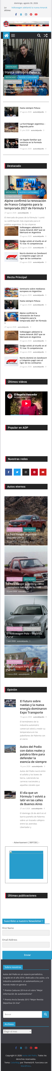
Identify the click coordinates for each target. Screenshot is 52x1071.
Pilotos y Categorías (28, 77)
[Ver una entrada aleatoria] (45, 35)
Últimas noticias (27, 67)
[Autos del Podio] (6, 35)
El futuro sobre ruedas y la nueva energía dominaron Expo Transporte (33, 706)
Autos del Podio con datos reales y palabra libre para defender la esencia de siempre (33, 754)
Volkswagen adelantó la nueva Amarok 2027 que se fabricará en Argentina (32, 230)
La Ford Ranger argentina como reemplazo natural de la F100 (25, 585)
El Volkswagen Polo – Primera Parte (24, 668)
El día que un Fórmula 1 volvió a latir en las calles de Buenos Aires (32, 798)
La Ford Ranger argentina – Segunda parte (32, 125)
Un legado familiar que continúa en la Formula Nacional (31, 142)
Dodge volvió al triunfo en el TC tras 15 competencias (33, 242)
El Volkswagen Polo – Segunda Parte (24, 635)
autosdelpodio (38, 112)
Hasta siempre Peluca (22, 72)
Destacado (12, 67)
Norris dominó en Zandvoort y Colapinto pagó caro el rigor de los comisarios (33, 256)
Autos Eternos (14, 529)
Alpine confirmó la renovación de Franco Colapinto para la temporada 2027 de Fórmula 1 (25, 89)
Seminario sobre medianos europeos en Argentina (32, 290)
